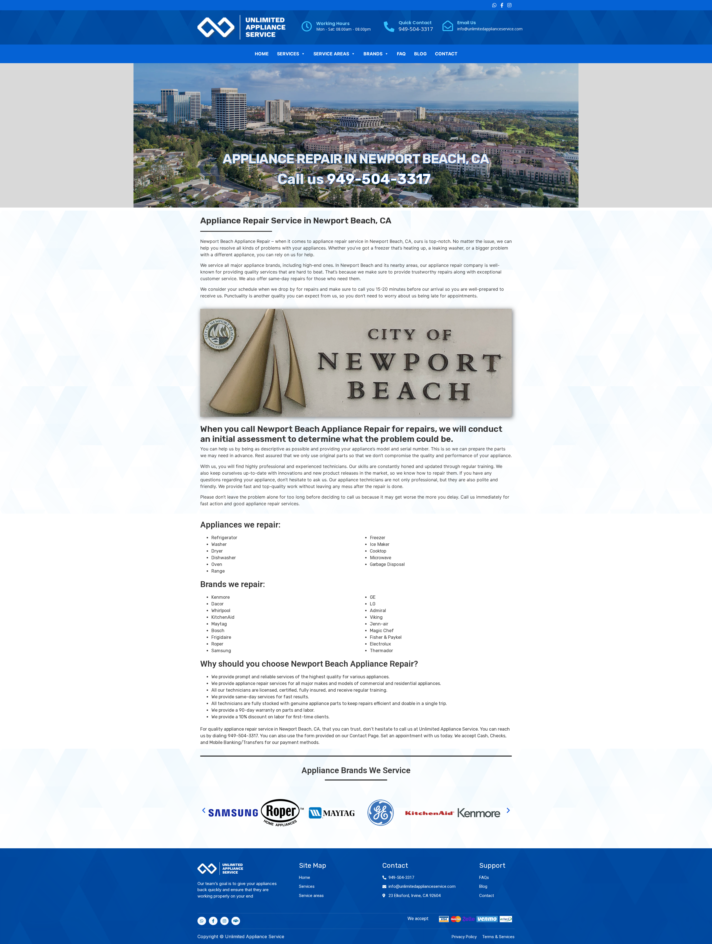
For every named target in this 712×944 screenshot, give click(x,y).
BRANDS (373, 53)
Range (218, 571)
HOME (262, 53)
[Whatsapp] (494, 5)
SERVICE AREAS (331, 53)
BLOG (420, 53)
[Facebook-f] (502, 5)
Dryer (217, 551)
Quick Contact (415, 22)
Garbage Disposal (387, 564)
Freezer (377, 537)
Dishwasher (223, 557)
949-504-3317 (379, 179)
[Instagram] (509, 5)
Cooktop (378, 551)
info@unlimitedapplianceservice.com (490, 28)
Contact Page (364, 735)
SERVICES (288, 53)
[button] (203, 810)
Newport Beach (386, 241)
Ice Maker (379, 544)
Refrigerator (224, 537)
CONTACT (446, 53)
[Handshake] (235, 921)
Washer (219, 544)
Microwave (380, 557)
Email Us (466, 22)
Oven (216, 564)
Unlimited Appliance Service (448, 729)
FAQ (401, 53)
